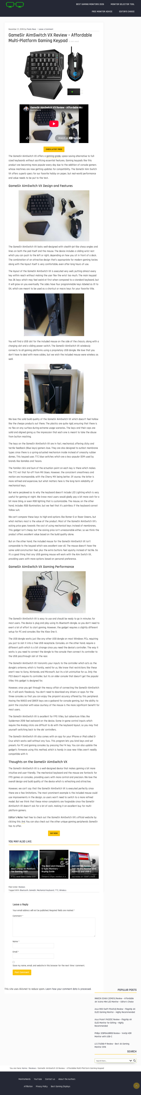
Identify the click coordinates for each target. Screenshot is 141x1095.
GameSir (32, 890)
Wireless (62, 890)
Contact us (50, 1079)
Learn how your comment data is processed (68, 989)
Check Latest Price (54, 149)
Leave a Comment (46, 29)
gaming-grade (53, 156)
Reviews (22, 887)
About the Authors (66, 1079)
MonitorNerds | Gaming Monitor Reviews (14, 5)
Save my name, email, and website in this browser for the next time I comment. (49, 965)
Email (16, 951)
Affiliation (28, 1086)
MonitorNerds (25, 1079)
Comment (18, 916)
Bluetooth (24, 890)
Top (136, 1086)
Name (16, 941)
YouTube (38, 1079)
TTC (56, 890)
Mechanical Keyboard (45, 890)
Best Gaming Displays (60, 1086)
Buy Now (54, 833)
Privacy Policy (42, 1086)
